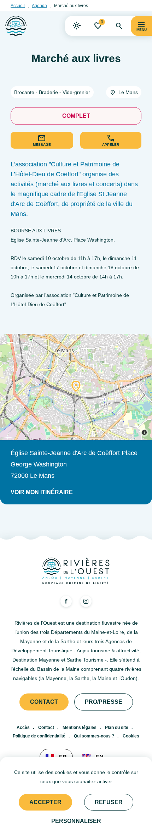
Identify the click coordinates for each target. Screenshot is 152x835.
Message (42, 144)
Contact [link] (44, 702)
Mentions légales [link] (80, 727)
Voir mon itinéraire (42, 492)
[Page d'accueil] (16, 26)
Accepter (45, 802)
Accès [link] (23, 727)
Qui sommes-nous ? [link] (94, 736)
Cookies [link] (131, 736)
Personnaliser (76, 821)
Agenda (39, 5)
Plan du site (116, 727)
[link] (77, 26)
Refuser (109, 802)
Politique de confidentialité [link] (39, 736)
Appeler (110, 144)
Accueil (18, 5)
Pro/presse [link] (103, 702)
